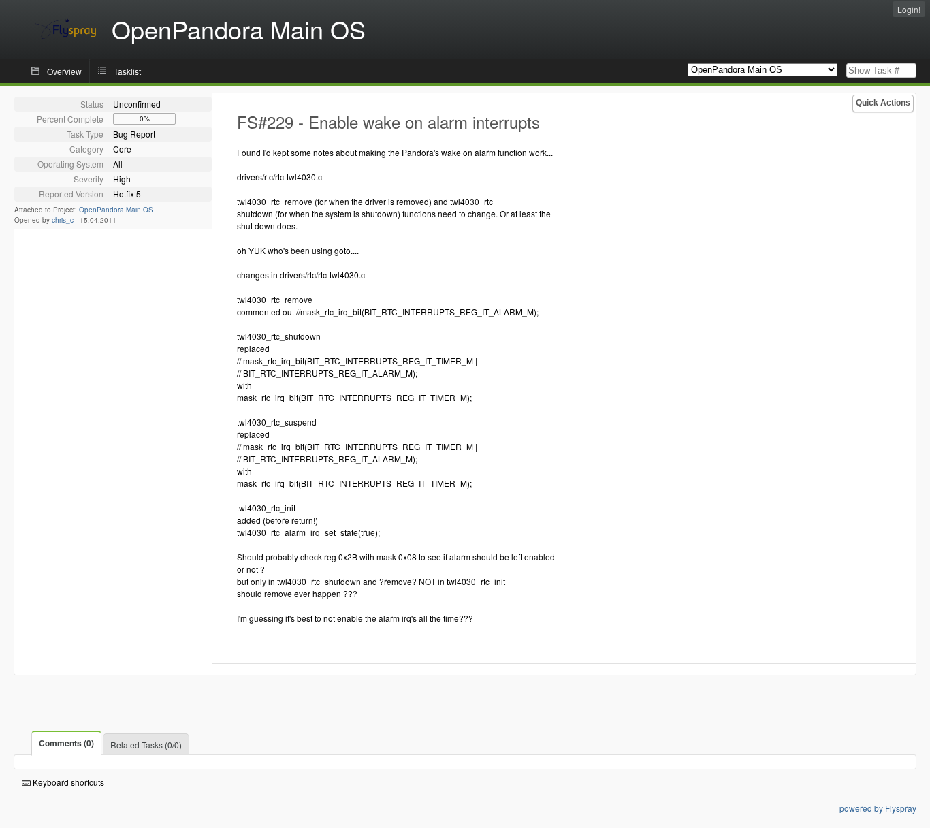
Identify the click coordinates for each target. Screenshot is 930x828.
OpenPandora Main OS (116, 209)
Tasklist (127, 71)
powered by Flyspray (877, 808)
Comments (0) (66, 743)
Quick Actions (883, 103)
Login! (908, 9)
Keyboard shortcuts (67, 782)
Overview (64, 71)
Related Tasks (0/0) (146, 744)
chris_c (63, 220)
